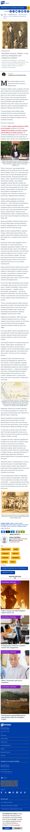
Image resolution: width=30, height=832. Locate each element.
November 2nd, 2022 (12, 14)
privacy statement (15, 825)
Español (3, 748)
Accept (7, 828)
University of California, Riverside (12, 7)
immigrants (5, 553)
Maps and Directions (5, 752)
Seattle (16, 549)
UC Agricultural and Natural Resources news (11, 808)
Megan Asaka (6, 549)
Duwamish (5, 557)
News (7, 3)
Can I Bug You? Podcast (6, 802)
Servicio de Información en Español (9, 805)
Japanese (15, 553)
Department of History (7, 572)
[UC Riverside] (3, 3)
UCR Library (3, 735)
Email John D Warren (17, 540)
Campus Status (4, 738)
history (13, 562)
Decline (17, 828)
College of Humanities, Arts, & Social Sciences (14, 568)
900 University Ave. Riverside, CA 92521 (5, 765)
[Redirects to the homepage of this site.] (2, 16)
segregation (15, 557)
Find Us (5, 777)
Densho (4, 562)
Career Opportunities (5, 745)
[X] (7, 531)
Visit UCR (3, 755)
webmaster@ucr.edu (8, 771)
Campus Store (4, 742)
